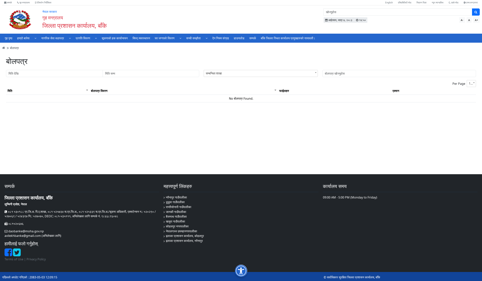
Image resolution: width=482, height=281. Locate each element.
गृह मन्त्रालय (24, 2)
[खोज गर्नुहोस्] (476, 12)
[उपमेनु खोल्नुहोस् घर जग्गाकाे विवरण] (180, 38)
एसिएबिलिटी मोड (404, 2)
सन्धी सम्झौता (193, 38)
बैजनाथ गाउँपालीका (176, 216)
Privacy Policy (36, 259)
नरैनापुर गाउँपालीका (176, 197)
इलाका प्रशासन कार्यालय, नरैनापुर (184, 241)
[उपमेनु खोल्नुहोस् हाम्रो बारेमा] (35, 38)
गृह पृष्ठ (8, 38)
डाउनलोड (239, 38)
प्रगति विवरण (83, 38)
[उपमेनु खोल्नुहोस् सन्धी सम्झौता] (206, 38)
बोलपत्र (14, 48)
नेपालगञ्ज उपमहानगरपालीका (181, 231)
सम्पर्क (9, 2)
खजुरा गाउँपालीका (175, 221)
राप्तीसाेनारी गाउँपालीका (178, 207)
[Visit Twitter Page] (17, 254)
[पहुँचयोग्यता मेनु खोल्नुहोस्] (241, 271)
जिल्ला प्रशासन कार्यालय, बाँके (74, 25)
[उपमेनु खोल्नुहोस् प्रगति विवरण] (95, 38)
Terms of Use (14, 259)
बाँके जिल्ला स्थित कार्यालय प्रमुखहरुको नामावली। (288, 38)
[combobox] (261, 73)
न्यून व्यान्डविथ (437, 2)
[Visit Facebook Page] (9, 254)
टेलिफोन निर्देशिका (43, 2)
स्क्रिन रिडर (421, 2)
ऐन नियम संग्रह (220, 38)
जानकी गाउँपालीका (176, 212)
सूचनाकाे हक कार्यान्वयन (115, 38)
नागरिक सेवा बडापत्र (52, 38)
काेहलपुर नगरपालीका (177, 226)
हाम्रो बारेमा (23, 38)
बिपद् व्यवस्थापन (141, 38)
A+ (476, 20)
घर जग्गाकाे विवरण (165, 38)
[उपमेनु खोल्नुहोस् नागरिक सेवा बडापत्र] (69, 38)
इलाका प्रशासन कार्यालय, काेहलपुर (185, 236)
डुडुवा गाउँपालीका (175, 202)
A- (462, 20)
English (389, 2)
